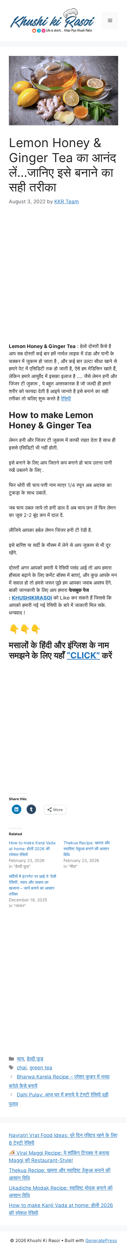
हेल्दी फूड (35, 1059)
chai (22, 1068)
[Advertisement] (63, 279)
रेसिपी (66, 399)
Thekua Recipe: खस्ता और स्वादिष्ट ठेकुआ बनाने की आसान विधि (87, 848)
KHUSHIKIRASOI (32, 598)
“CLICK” (83, 655)
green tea (41, 1068)
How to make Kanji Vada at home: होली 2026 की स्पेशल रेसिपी (32, 848)
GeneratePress (101, 1240)
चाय (20, 1059)
